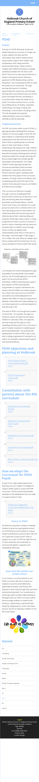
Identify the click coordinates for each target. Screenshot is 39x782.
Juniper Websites (26, 724)
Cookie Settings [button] (19, 735)
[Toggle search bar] (4, 3)
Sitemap (19, 729)
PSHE (14, 35)
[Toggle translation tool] (9, 3)
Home (4, 33)
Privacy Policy (19, 733)
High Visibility (19, 726)
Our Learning (16, 33)
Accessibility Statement (19, 731)
